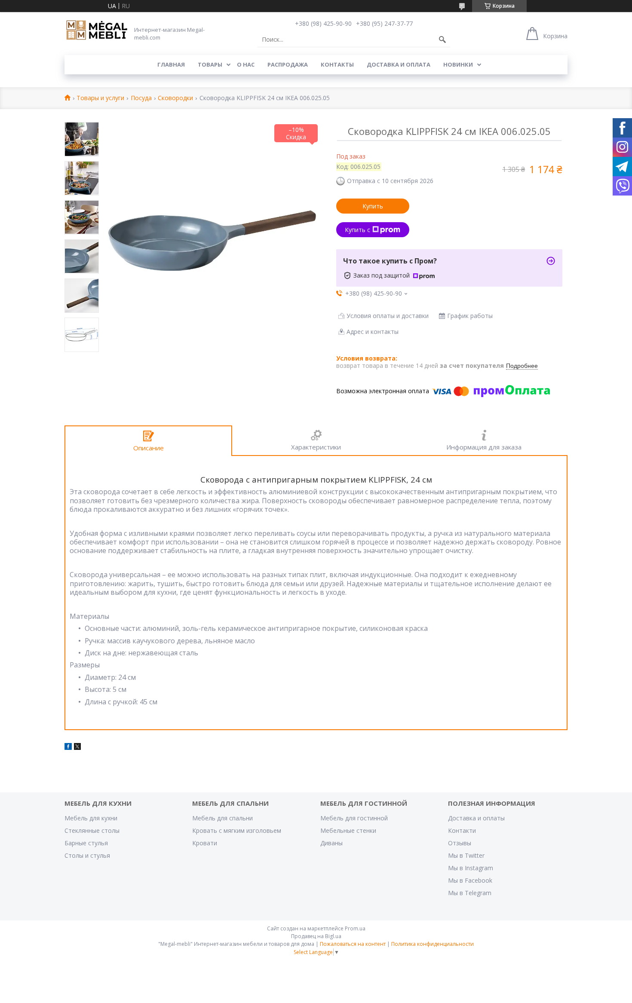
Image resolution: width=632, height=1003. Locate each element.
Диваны (331, 843)
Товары (210, 64)
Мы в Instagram (470, 868)
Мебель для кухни (90, 818)
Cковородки (175, 98)
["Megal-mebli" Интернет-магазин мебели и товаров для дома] (96, 30)
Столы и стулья (87, 855)
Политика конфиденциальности (432, 944)
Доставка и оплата (398, 64)
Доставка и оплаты (476, 818)
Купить (372, 206)
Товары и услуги (100, 98)
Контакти (462, 830)
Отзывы (459, 843)
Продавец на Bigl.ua (316, 936)
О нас (246, 64)
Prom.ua (355, 928)
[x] (77, 747)
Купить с (357, 230)
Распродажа (287, 64)
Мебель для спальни (222, 818)
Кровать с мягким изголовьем (236, 830)
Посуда (141, 98)
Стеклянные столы (92, 830)
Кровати (204, 843)
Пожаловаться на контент (353, 944)
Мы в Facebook (470, 880)
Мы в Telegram (469, 893)
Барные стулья (86, 843)
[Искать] (442, 39)
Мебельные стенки (348, 830)
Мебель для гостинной (354, 818)
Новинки (458, 64)
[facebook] (68, 747)
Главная (171, 64)
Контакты (337, 64)
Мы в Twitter (466, 855)
